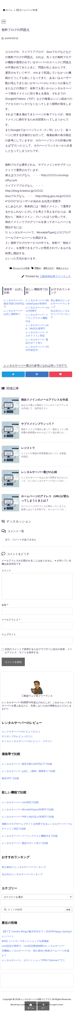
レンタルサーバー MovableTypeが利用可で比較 (28, 809)
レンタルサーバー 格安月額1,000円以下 (14, 303)
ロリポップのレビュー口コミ (17, 736)
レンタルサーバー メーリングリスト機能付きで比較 (30, 835)
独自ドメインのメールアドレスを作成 (44, 399)
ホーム (9, 10)
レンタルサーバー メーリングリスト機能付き (37, 318)
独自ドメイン (62, 268)
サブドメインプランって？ (37, 423)
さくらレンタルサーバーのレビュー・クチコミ (27, 741)
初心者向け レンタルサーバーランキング (24, 866)
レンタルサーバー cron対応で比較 (20, 802)
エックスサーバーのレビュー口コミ (21, 731)
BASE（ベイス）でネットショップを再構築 (25, 941)
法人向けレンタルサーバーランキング (60, 314)
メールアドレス (11, 619)
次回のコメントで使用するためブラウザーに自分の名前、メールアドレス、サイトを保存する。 (38, 651)
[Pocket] (60, 374)
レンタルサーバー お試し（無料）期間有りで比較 (28, 771)
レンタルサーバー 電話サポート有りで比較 (25, 843)
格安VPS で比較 (10, 778)
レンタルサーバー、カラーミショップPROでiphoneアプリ (33, 960)
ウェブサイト (9, 634)
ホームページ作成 (28, 10)
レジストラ (28, 448)
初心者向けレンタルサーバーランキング (60, 303)
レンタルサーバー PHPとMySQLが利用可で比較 (28, 816)
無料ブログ (48, 268)
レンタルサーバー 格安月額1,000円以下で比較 (27, 763)
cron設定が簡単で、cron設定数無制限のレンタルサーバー (33, 945)
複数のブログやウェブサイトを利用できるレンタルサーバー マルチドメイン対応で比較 (37, 826)
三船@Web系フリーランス (55, 276)
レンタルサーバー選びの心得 (39, 472)
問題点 (38, 268)
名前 (5, 604)
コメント (6, 570)
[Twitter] (13, 374)
